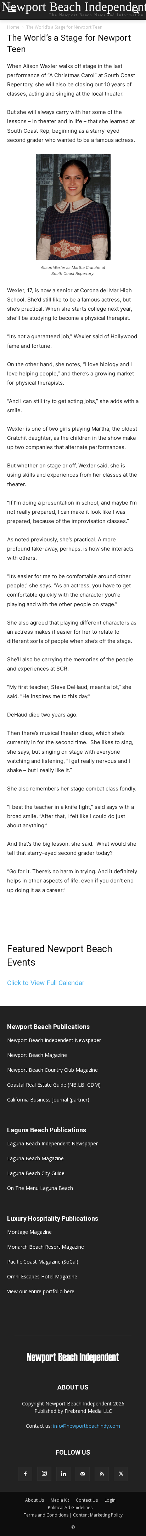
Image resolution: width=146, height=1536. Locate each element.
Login (110, 1500)
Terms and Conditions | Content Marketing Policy (73, 1515)
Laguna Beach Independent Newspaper (52, 1143)
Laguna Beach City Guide (35, 1173)
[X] (121, 1474)
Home (13, 27)
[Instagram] (44, 1474)
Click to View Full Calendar (46, 983)
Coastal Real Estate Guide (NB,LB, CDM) (54, 1084)
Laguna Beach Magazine (35, 1158)
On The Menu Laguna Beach (40, 1188)
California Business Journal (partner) (48, 1099)
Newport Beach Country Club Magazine (52, 1069)
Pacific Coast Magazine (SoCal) (42, 1261)
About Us (34, 1500)
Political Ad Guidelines (70, 1508)
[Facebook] (25, 1474)
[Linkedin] (63, 1474)
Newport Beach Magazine (37, 1055)
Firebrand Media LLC (88, 1411)
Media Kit (60, 1500)
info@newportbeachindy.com (86, 1425)
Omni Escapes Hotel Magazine (42, 1276)
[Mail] (82, 1474)
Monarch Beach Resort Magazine (45, 1246)
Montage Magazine (29, 1232)
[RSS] (102, 1474)
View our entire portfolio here (40, 1291)
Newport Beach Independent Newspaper (54, 1040)
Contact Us (87, 1500)
